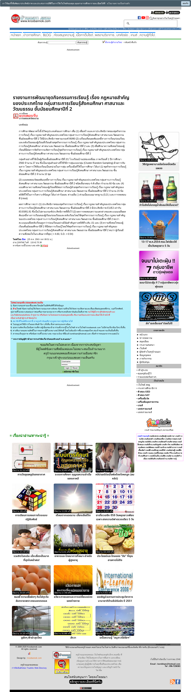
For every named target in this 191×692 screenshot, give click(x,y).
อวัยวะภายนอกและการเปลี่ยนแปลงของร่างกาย (73, 599)
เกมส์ (140, 405)
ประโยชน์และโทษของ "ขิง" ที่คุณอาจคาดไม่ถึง (115, 558)
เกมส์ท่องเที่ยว (159, 439)
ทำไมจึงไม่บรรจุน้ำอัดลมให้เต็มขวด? (159, 205)
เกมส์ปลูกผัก (157, 445)
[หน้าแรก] (16, 36)
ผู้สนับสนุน (144, 362)
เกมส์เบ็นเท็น (155, 456)
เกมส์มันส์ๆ (152, 459)
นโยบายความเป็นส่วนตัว (118, 3)
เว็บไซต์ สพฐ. (144, 385)
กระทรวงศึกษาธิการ (147, 388)
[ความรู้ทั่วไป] (147, 36)
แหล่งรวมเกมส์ (145, 409)
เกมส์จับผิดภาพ (176, 445)
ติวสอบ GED (144, 392)
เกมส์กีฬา (162, 450)
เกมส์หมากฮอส (171, 439)
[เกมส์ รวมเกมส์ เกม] (134, 36)
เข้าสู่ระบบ (143, 370)
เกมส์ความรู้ (172, 459)
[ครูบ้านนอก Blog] (47, 36)
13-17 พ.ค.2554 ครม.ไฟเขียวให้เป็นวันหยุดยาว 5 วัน (159, 244)
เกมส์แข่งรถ (154, 436)
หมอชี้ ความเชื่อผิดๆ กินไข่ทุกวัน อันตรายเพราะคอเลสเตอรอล (31, 599)
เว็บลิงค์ (143, 348)
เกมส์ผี (148, 450)
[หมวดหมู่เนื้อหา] (84, 36)
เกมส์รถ (155, 442)
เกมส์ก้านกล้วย (160, 447)
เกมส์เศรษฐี (170, 450)
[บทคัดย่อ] (122, 36)
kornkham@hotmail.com (80, 334)
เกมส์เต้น (148, 442)
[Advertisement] (73, 74)
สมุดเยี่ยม (144, 341)
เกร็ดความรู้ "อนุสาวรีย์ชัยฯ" (115, 638)
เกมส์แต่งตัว (149, 439)
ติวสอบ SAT (144, 395)
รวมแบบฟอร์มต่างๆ (147, 377)
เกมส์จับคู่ (154, 450)
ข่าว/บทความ (146, 338)
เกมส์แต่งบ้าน (161, 459)
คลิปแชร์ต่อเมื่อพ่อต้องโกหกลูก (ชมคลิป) (115, 477)
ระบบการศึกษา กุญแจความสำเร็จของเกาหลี (73, 477)
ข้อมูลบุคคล (145, 355)
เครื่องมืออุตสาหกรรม (148, 402)
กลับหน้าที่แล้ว (130, 42)
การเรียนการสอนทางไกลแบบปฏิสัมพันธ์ (31, 517)
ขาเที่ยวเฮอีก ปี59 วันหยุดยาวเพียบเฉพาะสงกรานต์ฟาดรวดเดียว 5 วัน (115, 517)
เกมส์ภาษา (171, 436)
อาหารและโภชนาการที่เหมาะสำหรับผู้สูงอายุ (73, 558)
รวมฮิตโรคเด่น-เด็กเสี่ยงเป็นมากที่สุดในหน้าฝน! (31, 558)
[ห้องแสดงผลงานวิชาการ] (104, 36)
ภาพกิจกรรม (146, 358)
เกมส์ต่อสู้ (162, 436)
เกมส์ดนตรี (162, 442)
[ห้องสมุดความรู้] (64, 36)
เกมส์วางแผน (148, 453)
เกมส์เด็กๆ (148, 445)
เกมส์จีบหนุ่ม (158, 453)
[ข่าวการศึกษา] (32, 36)
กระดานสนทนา (147, 345)
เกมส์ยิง (163, 456)
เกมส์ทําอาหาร (172, 447)
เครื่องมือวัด (143, 398)
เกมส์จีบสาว (144, 456)
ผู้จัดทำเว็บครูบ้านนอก (150, 352)
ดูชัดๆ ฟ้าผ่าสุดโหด (31, 638)
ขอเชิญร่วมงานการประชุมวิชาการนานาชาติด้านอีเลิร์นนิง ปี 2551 (115, 599)
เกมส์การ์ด (166, 445)
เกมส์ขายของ (172, 442)
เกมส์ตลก (141, 447)
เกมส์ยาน (169, 456)
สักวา (73, 638)
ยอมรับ (185, 3)
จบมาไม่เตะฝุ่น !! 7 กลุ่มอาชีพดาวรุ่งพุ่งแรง (159, 285)
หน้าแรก (144, 334)
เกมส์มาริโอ (168, 453)
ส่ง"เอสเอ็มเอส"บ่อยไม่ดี (159, 323)
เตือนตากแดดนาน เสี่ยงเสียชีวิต (73, 515)
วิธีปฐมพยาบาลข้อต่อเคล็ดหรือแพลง (159, 166)
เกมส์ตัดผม (150, 447)
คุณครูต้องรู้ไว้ (144, 373)
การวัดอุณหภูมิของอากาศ (31, 475)
